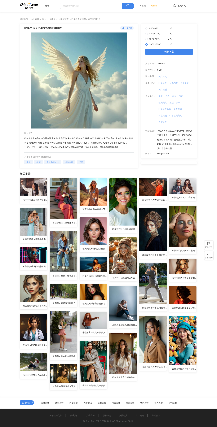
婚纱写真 (69, 162)
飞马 (81, 162)
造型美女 (59, 403)
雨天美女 (116, 403)
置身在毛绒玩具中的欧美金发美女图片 (184, 368)
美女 (28, 162)
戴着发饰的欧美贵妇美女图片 (154, 255)
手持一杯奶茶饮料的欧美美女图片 (124, 277)
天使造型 (73, 403)
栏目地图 (140, 415)
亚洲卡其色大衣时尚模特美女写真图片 (154, 367)
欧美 (174, 96)
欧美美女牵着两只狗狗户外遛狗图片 (65, 303)
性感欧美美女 (175, 115)
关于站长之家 (55, 415)
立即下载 (169, 51)
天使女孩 (88, 403)
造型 (171, 102)
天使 (178, 102)
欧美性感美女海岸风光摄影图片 (95, 276)
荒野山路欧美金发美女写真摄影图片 (95, 209)
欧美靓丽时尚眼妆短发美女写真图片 (124, 229)
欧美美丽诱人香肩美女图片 (184, 278)
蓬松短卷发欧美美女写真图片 (184, 308)
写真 (167, 95)
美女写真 (64, 19)
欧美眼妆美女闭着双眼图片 (184, 250)
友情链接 (123, 415)
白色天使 (173, 82)
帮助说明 (156, 415)
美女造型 (163, 89)
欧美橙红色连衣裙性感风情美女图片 (154, 200)
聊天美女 (144, 403)
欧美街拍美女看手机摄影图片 (35, 239)
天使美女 (184, 83)
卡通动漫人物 (52, 162)
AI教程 (154, 6)
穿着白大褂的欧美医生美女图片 (35, 345)
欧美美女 (163, 83)
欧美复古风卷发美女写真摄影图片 (65, 386)
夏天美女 (130, 403)
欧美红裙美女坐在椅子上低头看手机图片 (65, 223)
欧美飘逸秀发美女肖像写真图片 (95, 303)
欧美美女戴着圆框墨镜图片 (35, 266)
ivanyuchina (163, 153)
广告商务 (90, 415)
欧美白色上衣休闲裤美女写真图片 (124, 377)
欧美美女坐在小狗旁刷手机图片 (65, 276)
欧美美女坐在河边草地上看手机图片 (35, 375)
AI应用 (143, 6)
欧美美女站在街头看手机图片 (65, 356)
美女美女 (102, 403)
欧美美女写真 (165, 109)
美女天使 (45, 403)
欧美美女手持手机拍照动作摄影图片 (154, 307)
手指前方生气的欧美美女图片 (95, 332)
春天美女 (158, 403)
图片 (44, 19)
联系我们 (74, 415)
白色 (181, 96)
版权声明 (107, 415)
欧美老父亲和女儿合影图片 (184, 197)
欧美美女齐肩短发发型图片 (95, 248)
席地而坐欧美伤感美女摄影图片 (124, 324)
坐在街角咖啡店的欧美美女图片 (95, 385)
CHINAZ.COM (113, 421)
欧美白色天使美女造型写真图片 (85, 19)
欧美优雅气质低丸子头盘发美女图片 (35, 305)
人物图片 (53, 19)
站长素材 (35, 19)
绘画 (38, 162)
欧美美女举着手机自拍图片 (35, 200)
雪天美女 (173, 403)
